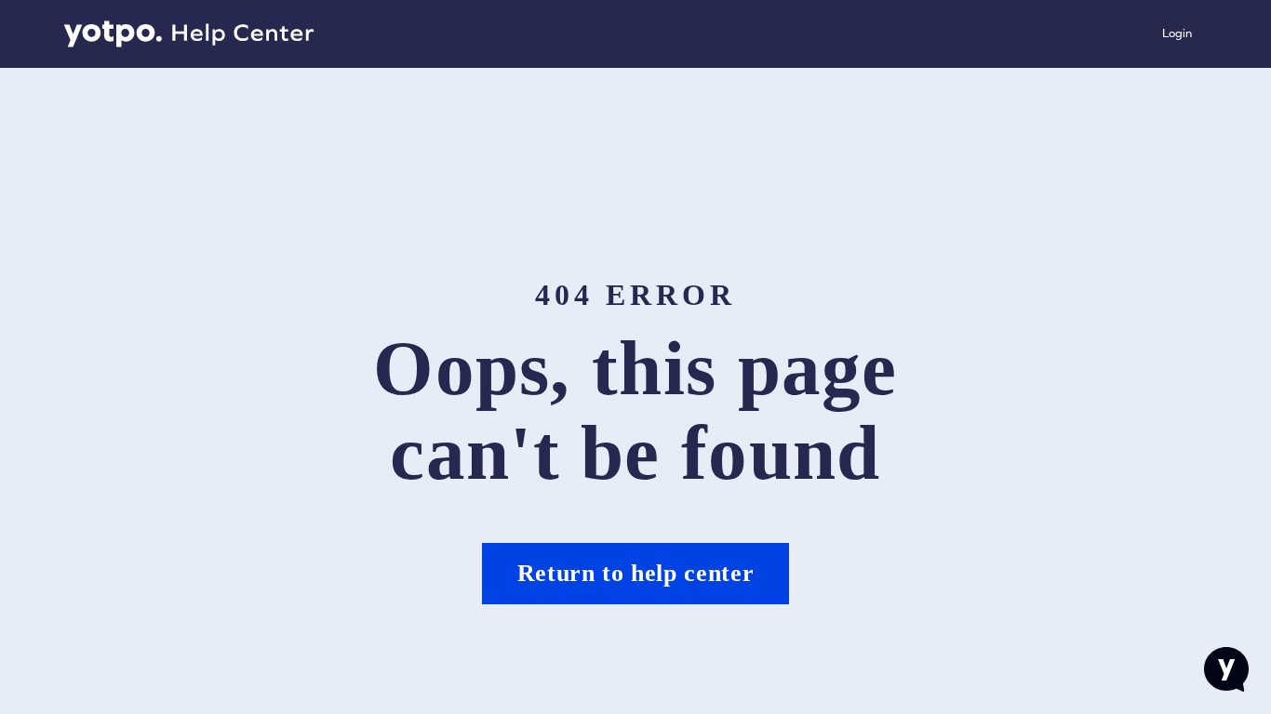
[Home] (188, 34)
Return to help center (636, 573)
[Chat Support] (1226, 669)
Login (1177, 33)
